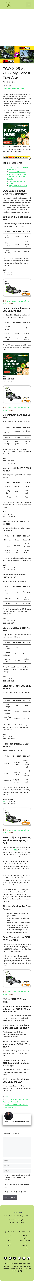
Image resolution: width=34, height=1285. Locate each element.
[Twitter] (10, 1258)
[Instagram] (14, 1258)
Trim (9, 1240)
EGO (4, 801)
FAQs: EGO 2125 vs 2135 (18, 186)
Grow (9, 1243)
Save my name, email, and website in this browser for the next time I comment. (18, 1177)
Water (9, 1245)
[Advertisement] (17, 26)
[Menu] (28, 4)
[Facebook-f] (5, 1258)
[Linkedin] (19, 1258)
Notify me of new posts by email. (15, 1191)
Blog (9, 1235)
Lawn (7, 1096)
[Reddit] (28, 1258)
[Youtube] (24, 1258)
